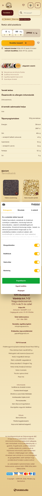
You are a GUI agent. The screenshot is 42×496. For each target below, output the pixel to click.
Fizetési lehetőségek (21, 390)
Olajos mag (15, 19)
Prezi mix (21, 377)
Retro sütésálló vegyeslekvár (21, 360)
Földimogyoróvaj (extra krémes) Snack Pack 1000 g (21, 347)
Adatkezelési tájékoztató (21, 397)
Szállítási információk (11, 74)
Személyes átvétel (10, 79)
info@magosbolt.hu (22, 326)
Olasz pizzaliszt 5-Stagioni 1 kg (21, 363)
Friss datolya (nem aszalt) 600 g (21, 350)
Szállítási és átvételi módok (21, 387)
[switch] (37, 253)
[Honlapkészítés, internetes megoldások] (21, 490)
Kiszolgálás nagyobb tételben (21, 407)
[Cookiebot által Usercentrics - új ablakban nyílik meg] (31, 204)
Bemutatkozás (21, 418)
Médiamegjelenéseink (21, 421)
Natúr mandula (21, 370)
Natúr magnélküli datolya (21, 357)
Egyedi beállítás (21, 286)
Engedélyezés (21, 281)
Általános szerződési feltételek (21, 394)
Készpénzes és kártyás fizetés (14, 72)
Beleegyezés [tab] (7, 210)
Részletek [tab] (21, 210)
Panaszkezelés (21, 400)
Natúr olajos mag (25, 19)
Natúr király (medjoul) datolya (21, 367)
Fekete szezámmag (11, 198)
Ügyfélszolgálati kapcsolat (13, 77)
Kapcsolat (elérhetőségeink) (21, 424)
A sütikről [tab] (34, 210)
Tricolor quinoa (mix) (21, 373)
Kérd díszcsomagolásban (21, 404)
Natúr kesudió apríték (31, 198)
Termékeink (7, 12)
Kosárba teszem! (16, 43)
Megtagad (21, 290)
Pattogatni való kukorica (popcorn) (21, 353)
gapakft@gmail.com (22, 333)
